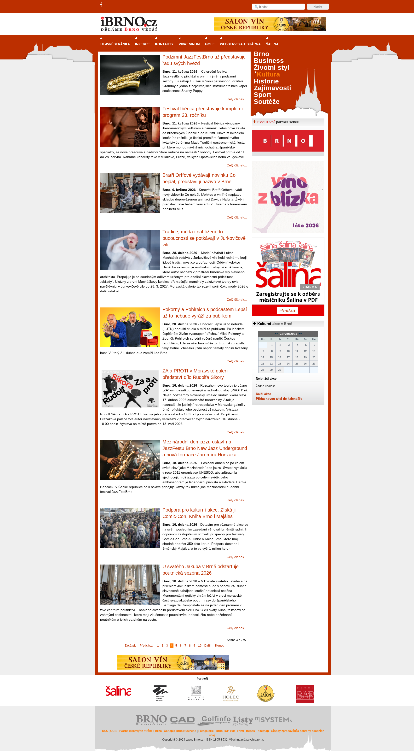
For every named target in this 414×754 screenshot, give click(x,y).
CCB (113, 731)
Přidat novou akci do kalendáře (279, 399)
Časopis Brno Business (180, 731)
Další (207, 645)
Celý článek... (237, 99)
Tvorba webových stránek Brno (140, 731)
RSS (105, 731)
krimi (240, 731)
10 (199, 645)
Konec (219, 645)
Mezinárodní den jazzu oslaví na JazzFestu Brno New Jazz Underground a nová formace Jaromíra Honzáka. (204, 448)
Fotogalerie (206, 731)
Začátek (130, 645)
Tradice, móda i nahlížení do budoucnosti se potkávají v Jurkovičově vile (204, 238)
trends (250, 731)
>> (300, 334)
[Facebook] (102, 5)
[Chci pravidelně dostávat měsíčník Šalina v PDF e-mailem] (288, 276)
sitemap (263, 731)
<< (277, 334)
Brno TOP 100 (225, 731)
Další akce (263, 394)
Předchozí (146, 645)
